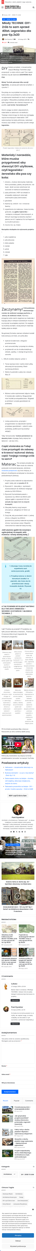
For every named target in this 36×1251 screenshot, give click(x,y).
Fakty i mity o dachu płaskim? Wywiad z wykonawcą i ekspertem (23, 1132)
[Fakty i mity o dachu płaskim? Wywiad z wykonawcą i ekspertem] (7, 1132)
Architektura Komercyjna (10, 1197)
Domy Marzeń (7, 1204)
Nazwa (4, 1066)
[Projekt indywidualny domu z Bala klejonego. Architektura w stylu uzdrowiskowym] (7, 1153)
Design (21, 1197)
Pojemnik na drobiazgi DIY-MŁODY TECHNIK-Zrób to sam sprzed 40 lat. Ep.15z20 (26, 938)
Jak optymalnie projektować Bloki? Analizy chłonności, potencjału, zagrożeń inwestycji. (22, 1120)
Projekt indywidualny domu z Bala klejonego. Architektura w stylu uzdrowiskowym (23, 1154)
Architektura (19, 1194)
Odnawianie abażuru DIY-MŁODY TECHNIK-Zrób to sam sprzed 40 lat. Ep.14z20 (9, 961)
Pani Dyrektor (8, 39)
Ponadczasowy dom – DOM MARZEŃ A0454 (23, 1108)
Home (5, 15)
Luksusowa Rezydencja (20, 1204)
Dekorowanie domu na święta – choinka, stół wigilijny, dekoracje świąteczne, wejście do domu (19, 780)
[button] (33, 1209)
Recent (5, 1101)
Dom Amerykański (23, 1200)
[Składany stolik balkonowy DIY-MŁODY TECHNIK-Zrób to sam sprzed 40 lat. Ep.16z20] (9, 928)
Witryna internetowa (8, 1083)
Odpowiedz (15, 1000)
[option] (18, 847)
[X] (16, 832)
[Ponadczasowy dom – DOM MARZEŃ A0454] (7, 1110)
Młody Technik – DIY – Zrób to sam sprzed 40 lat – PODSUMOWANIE (18, 852)
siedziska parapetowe (9, 470)
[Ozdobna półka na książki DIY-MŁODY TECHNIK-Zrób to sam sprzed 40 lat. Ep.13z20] (26, 952)
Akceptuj (18, 1235)
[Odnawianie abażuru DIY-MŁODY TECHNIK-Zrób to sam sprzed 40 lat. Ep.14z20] (9, 952)
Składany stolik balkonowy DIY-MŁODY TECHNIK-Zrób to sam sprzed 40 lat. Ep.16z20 (9, 938)
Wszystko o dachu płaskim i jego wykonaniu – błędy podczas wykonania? (24, 1142)
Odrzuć (18, 1241)
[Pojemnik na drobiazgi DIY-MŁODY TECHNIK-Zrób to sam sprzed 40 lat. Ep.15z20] (26, 928)
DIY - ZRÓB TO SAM (14, 15)
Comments (29, 1101)
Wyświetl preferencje (18, 1246)
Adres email (6, 1074)
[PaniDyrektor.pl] (13, 7)
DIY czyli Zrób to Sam (18, 796)
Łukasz (14, 984)
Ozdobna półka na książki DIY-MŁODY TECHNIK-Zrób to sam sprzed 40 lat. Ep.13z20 (25, 962)
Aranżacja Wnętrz (8, 1194)
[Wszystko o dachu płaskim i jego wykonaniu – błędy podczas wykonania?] (7, 1142)
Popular (16, 1101)
